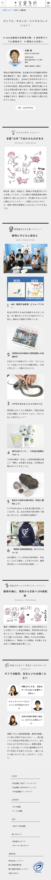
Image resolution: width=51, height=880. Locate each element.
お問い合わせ (13, 873)
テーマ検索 (13, 10)
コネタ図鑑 (16, 807)
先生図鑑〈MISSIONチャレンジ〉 (24, 787)
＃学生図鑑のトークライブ (22, 791)
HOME (4, 10)
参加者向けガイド (19, 841)
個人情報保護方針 (15, 865)
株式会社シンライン (15, 860)
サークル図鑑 (17, 811)
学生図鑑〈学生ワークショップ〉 (24, 783)
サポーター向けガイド (20, 845)
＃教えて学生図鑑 (18, 826)
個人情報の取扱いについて (18, 869)
